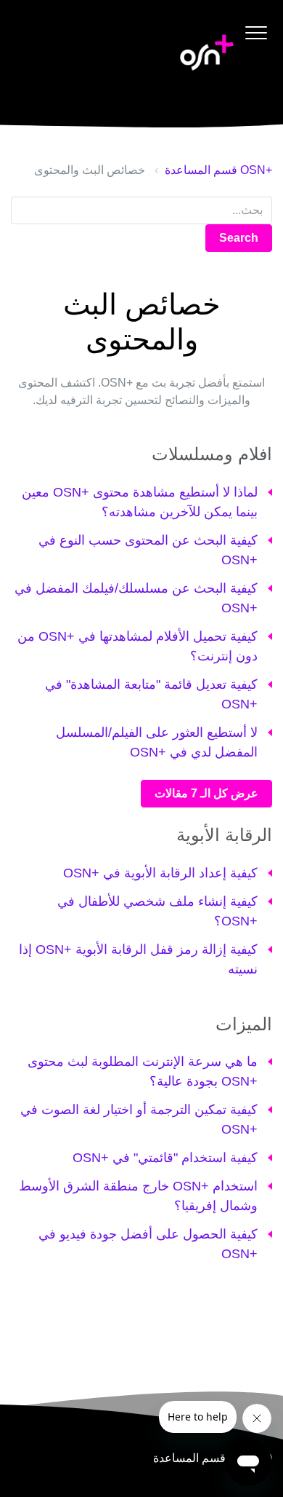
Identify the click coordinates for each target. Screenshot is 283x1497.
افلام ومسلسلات (212, 454)
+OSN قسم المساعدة (218, 170)
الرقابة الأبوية (224, 835)
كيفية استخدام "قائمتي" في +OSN (165, 1157)
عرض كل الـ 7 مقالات (206, 793)
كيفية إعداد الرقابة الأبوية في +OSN (160, 873)
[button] (255, 32)
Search (238, 238)
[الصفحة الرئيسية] (206, 52)
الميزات (244, 1024)
